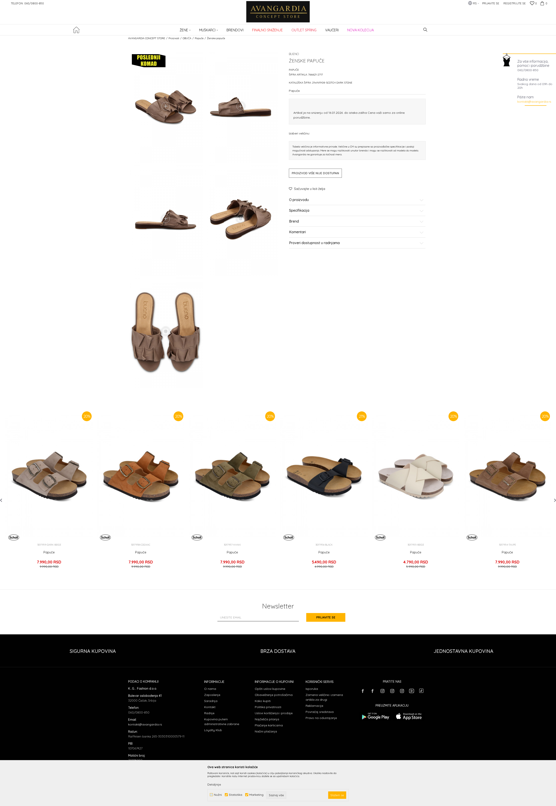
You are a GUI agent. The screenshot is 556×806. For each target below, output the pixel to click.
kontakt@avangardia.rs (534, 102)
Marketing (256, 794)
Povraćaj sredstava (320, 712)
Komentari (297, 232)
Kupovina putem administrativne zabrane (221, 721)
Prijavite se (325, 617)
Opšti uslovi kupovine (270, 689)
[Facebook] (363, 691)
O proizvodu (299, 200)
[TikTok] (421, 691)
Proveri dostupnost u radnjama (314, 243)
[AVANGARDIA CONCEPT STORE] (278, 15)
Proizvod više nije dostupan (315, 173)
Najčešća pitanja (267, 719)
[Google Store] (375, 716)
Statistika (235, 794)
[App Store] (409, 716)
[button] (425, 29)
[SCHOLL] (14, 537)
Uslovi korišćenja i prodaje (274, 713)
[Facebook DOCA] (372, 691)
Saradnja (210, 701)
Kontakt (209, 707)
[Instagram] (382, 691)
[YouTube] (411, 691)
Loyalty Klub (213, 730)
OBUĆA (187, 38)
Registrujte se (514, 3)
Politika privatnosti (268, 707)
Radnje (209, 713)
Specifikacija (299, 211)
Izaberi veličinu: (299, 133)
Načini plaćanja (266, 731)
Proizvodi (174, 38)
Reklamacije (314, 706)
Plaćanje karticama (269, 725)
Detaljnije (214, 784)
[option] (49, 491)
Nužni (218, 794)
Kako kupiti (263, 701)
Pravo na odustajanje (321, 718)
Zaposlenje (212, 695)
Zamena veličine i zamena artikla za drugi (324, 697)
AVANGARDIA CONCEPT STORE (146, 38)
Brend (294, 221)
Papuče (199, 38)
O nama (210, 689)
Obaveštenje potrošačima (274, 695)
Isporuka (312, 689)
